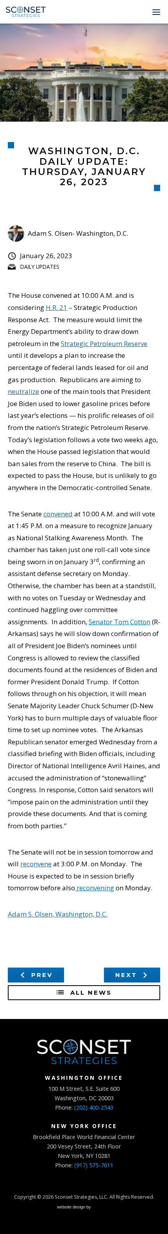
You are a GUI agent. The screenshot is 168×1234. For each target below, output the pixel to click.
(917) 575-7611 (93, 1165)
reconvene (36, 863)
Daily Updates (39, 266)
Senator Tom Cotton (119, 621)
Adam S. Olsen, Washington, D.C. (57, 914)
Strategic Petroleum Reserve (104, 343)
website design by (74, 1208)
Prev (41, 975)
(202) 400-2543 (93, 1107)
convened (58, 513)
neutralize (23, 391)
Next (127, 975)
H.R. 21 (56, 307)
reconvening (94, 887)
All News (90, 992)
